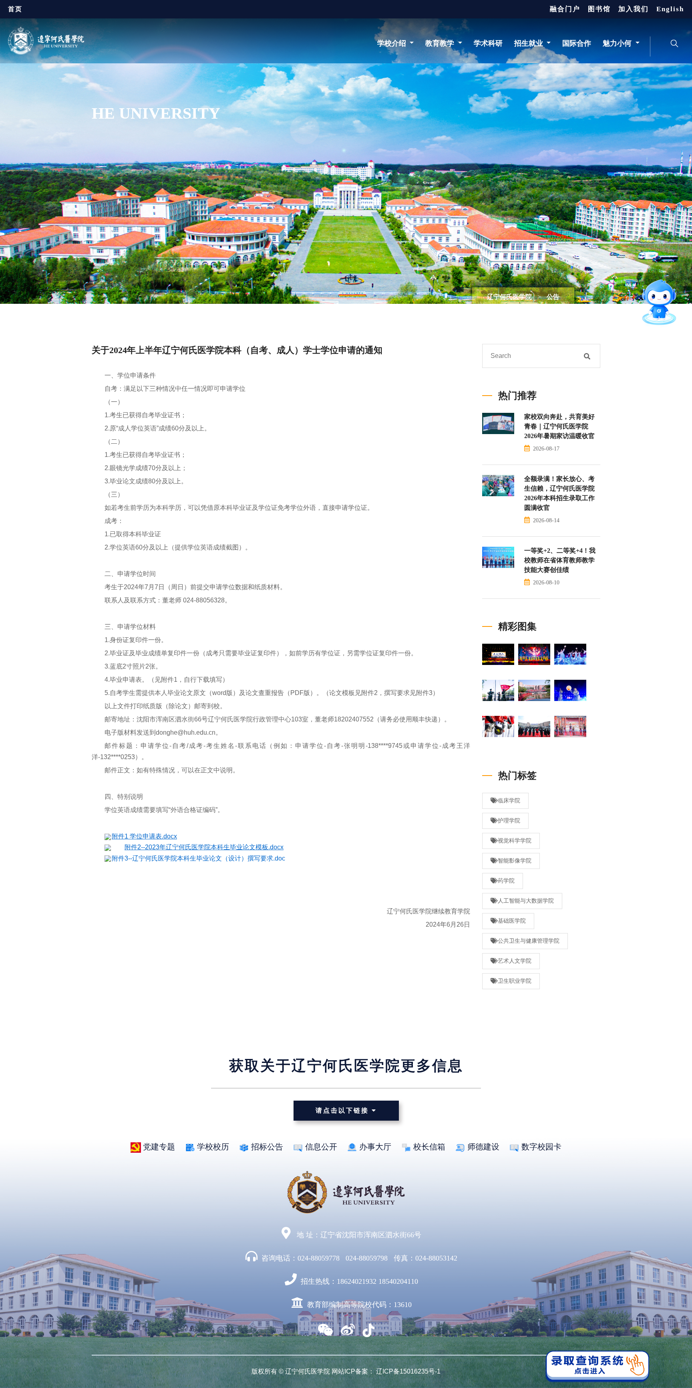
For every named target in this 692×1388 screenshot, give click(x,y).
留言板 (617, 298)
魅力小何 (618, 43)
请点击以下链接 (344, 1110)
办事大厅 (374, 1146)
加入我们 (633, 9)
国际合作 (576, 43)
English (670, 9)
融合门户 (565, 9)
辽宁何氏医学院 (509, 296)
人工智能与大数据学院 (526, 901)
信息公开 (320, 1146)
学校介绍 (392, 43)
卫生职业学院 (514, 981)
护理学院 (509, 821)
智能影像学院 (514, 861)
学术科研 (488, 43)
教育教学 (440, 43)
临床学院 (509, 801)
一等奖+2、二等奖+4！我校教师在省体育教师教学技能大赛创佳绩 (559, 560)
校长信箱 (428, 1146)
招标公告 (266, 1146)
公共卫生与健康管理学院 (528, 941)
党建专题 (158, 1146)
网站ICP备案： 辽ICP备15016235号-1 (386, 1371)
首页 (15, 9)
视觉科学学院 (514, 841)
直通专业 (613, 313)
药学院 (506, 881)
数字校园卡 (540, 1146)
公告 (553, 296)
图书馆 (599, 9)
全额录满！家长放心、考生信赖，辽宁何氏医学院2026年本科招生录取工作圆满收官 (559, 493)
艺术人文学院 (514, 961)
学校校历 (212, 1146)
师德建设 (482, 1146)
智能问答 (630, 270)
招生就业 (529, 43)
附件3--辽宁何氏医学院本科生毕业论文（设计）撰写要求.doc (198, 858)
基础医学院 (512, 921)
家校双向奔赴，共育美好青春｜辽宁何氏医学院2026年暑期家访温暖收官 (559, 426)
